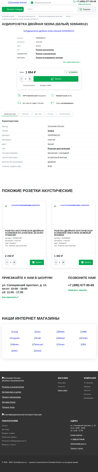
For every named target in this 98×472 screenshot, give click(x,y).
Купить (58, 79)
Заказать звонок (77, 290)
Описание (25, 114)
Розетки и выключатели (46, 54)
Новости (87, 390)
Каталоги (61, 387)
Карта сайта (62, 390)
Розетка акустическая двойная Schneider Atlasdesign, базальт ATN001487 (24, 233)
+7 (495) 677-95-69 (86, 1)
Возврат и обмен (8, 433)
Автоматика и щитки (11, 392)
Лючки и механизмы (11, 397)
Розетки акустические (45, 50)
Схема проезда (76, 435)
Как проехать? (10, 297)
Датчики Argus (8, 402)
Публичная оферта (9, 437)
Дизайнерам (88, 398)
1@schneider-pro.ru (78, 444)
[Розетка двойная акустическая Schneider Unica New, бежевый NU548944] (73, 217)
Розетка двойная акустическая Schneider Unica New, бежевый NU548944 (73, 233)
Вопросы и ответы (9, 445)
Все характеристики (71, 62)
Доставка (38, 114)
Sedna (51, 131)
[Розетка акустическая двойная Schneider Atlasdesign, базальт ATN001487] (24, 217)
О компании (88, 383)
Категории (62, 383)
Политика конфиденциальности (14, 441)
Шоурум (87, 387)
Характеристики (10, 114)
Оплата (5, 426)
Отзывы (50, 114)
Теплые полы (8, 407)
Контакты (87, 394)
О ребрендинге (64, 114)
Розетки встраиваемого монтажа (49, 58)
